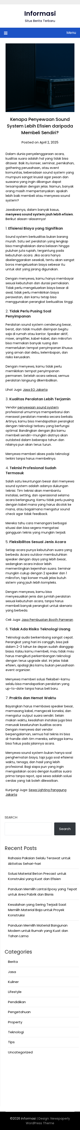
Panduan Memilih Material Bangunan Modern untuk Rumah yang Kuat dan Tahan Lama (38, 930)
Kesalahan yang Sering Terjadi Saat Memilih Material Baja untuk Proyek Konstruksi (37, 910)
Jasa (12, 971)
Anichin (10, 1088)
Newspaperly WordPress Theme (48, 1120)
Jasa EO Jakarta (35, 389)
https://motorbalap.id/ (24, 1093)
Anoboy (11, 1066)
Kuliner (13, 981)
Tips (11, 1042)
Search (11, 817)
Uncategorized (20, 1052)
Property (15, 1022)
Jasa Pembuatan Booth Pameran (47, 619)
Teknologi (16, 1032)
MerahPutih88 (16, 1071)
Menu (71, 32)
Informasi (40, 13)
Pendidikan (17, 1002)
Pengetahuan (19, 1012)
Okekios (11, 1098)
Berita (13, 961)
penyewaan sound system (38, 407)
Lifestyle (15, 991)
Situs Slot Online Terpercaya (28, 1077)
